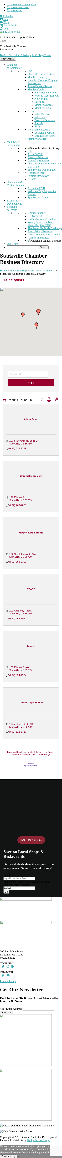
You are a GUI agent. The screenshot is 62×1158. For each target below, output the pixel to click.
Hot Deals (48, 752)
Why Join (39, 117)
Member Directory (38, 77)
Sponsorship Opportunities (42, 169)
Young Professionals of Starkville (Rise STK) (40, 224)
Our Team (12, 243)
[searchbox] (23, 247)
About (31, 111)
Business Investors (44, 135)
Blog (6, 22)
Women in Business (38, 237)
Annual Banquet (36, 212)
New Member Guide (45, 92)
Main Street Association (13, 143)
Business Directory (16, 752)
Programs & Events (12, 208)
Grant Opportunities (38, 160)
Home (3, 270)
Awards (38, 123)
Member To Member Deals (24, 754)
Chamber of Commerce (14, 66)
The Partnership (18, 270)
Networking (41, 98)
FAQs (37, 126)
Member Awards (43, 104)
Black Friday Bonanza (40, 231)
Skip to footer (14, 10)
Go (6, 891)
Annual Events (36, 172)
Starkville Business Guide (42, 74)
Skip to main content (18, 7)
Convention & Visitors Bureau (15, 184)
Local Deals (10, 25)
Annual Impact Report (40, 86)
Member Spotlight (37, 138)
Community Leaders (39, 129)
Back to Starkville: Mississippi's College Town (25, 55)
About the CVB (36, 188)
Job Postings (44, 754)
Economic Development (14, 202)
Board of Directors (44, 120)
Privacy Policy (8, 981)
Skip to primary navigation (21, 4)
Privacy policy (8, 1156)
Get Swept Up (35, 216)
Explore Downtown (38, 175)
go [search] (32, 382)
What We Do (41, 114)
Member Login (42, 107)
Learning (39, 101)
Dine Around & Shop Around (44, 234)
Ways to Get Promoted (46, 95)
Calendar (7, 16)
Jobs (5, 19)
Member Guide (36, 89)
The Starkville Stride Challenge (45, 228)
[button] (36, 326)
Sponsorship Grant (38, 197)
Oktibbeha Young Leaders (42, 219)
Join (6, 28)
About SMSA (35, 154)
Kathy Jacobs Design (38, 1140)
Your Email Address (11, 1008)
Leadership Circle (44, 132)
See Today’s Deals (31, 839)
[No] (18, 1156)
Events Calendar (34, 752)
